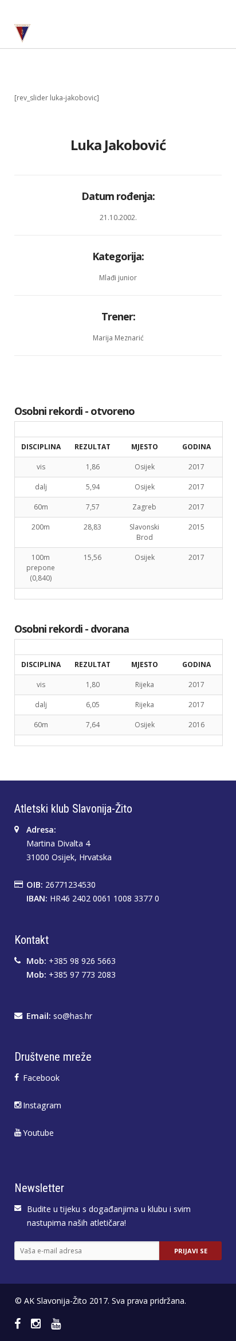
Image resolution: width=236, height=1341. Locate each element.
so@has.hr (72, 1015)
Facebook (41, 1077)
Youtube (38, 1132)
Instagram (42, 1105)
